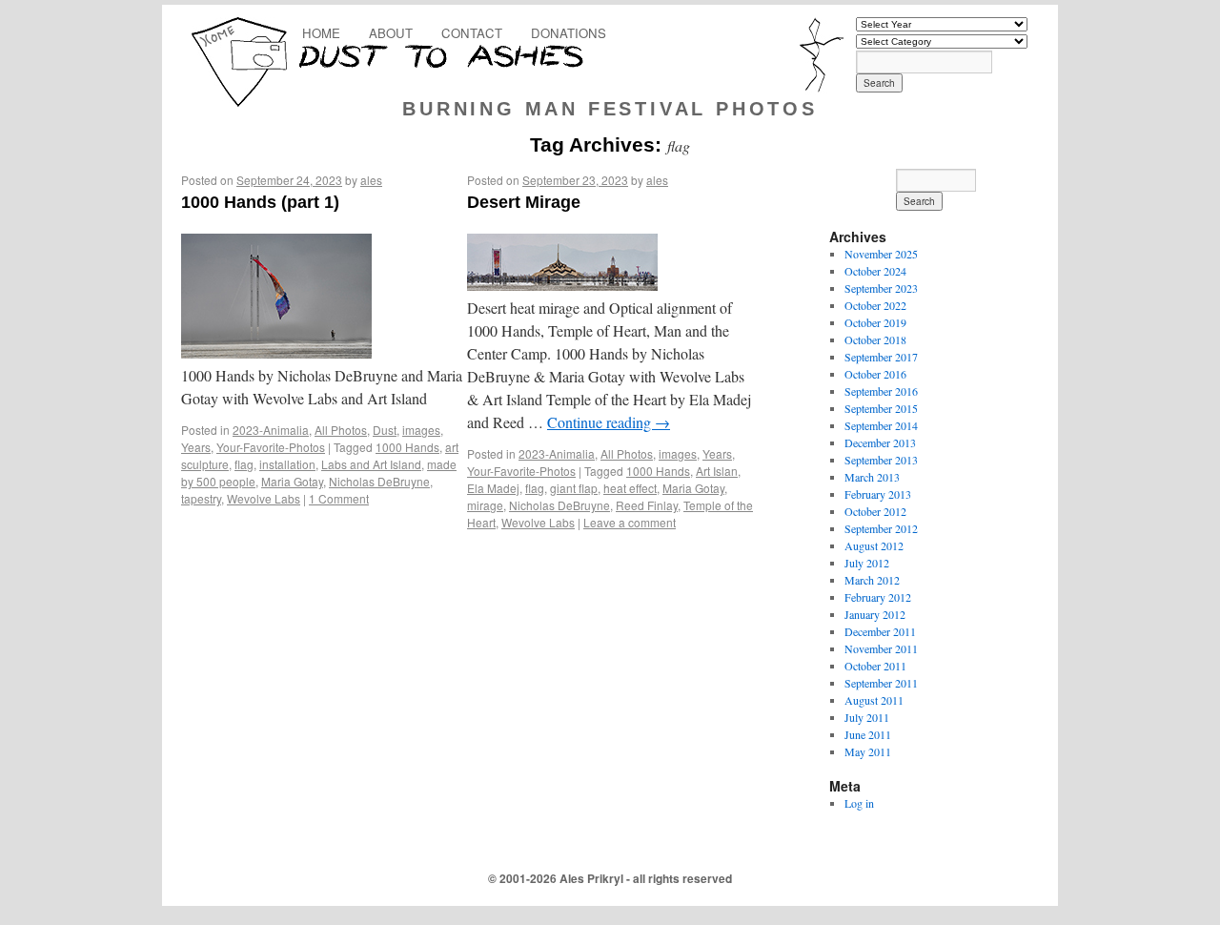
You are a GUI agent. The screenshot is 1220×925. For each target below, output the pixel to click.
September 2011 (881, 682)
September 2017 (881, 356)
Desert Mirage (523, 202)
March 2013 (872, 476)
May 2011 (867, 751)
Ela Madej (493, 488)
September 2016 (881, 391)
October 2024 (875, 270)
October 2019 (875, 322)
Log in (859, 803)
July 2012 (866, 562)
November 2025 (881, 253)
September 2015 (881, 408)
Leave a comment (629, 522)
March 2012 (872, 579)
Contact (471, 33)
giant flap (574, 488)
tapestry (201, 498)
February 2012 (877, 597)
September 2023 (881, 288)
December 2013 (880, 442)
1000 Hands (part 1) (260, 202)
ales (371, 180)
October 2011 (875, 665)
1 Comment (339, 498)
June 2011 (867, 734)
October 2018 (875, 339)
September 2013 (881, 459)
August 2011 (874, 700)
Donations (568, 33)
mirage (485, 505)
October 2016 (875, 373)
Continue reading (608, 422)
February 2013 (877, 494)
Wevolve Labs (263, 498)
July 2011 (866, 717)
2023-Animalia (271, 429)
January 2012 (874, 614)
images (421, 429)
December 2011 (880, 631)
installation (287, 464)
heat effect (630, 488)
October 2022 (875, 305)
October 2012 (875, 511)
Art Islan (717, 470)
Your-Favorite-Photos (270, 447)
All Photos (341, 429)
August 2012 (874, 545)
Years (196, 447)
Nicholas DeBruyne (379, 481)
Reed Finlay (647, 505)
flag (244, 464)
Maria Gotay (292, 481)
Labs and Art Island (371, 464)
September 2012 (881, 528)
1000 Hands (407, 447)
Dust (384, 429)
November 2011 (881, 648)
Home (321, 33)
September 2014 (881, 425)
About (391, 33)
